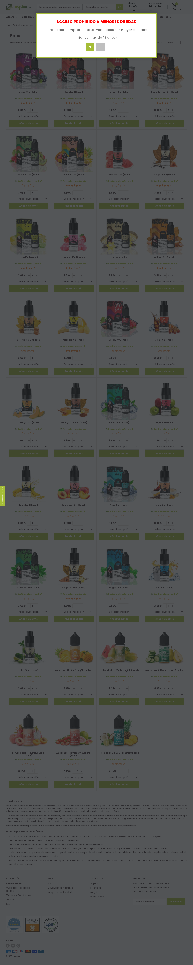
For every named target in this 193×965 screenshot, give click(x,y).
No (100, 47)
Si (90, 47)
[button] (2, 496)
